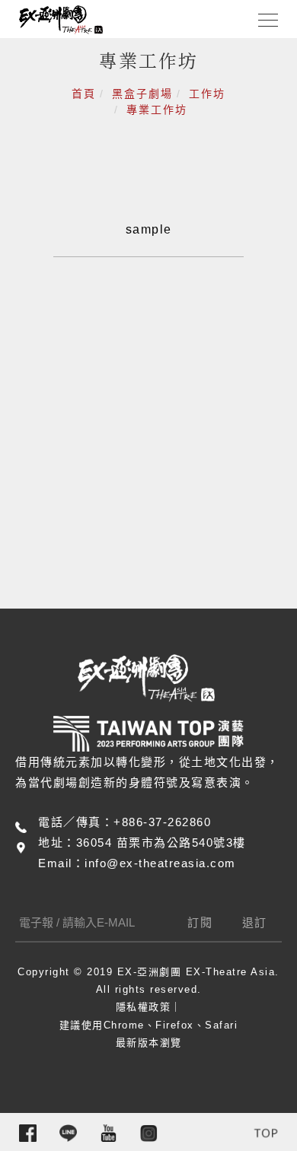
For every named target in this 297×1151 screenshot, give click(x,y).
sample (149, 229)
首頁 (84, 93)
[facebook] (28, 1133)
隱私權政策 (143, 1007)
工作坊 (207, 93)
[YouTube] (108, 1133)
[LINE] (68, 1133)
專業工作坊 (156, 109)
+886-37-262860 (162, 822)
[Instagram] (149, 1133)
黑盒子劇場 (142, 93)
